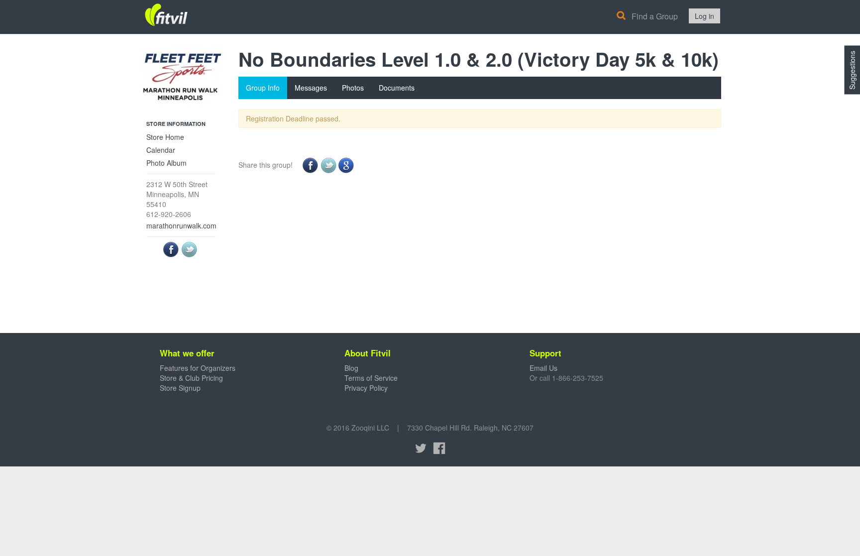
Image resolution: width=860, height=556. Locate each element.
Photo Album (166, 163)
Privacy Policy (366, 388)
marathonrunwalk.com (181, 225)
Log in (704, 16)
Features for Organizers (197, 368)
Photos (353, 88)
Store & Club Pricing (191, 378)
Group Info (263, 88)
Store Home (165, 137)
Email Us (543, 368)
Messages (311, 88)
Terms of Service (371, 378)
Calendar (160, 150)
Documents (397, 88)
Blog (351, 368)
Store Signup (180, 388)
